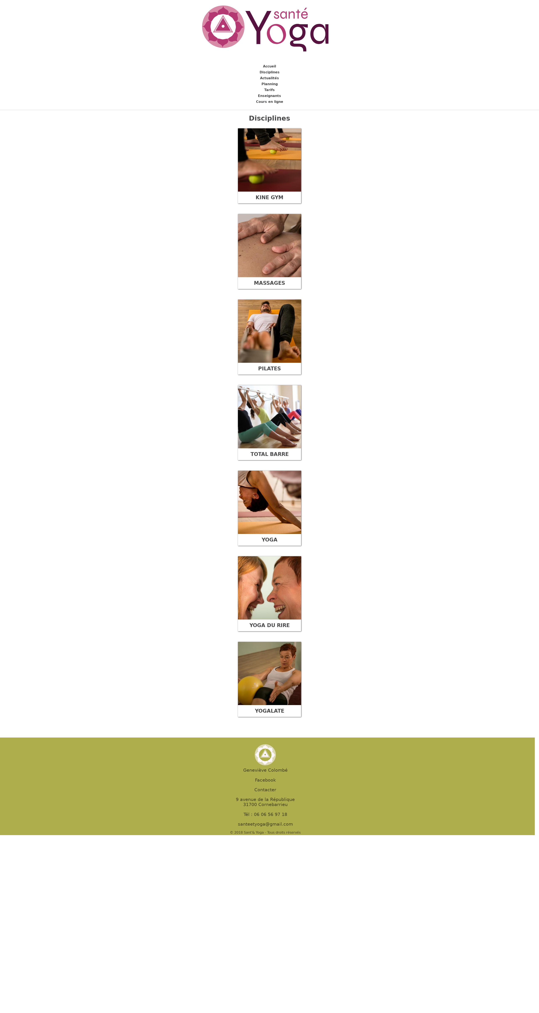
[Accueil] (265, 29)
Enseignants (269, 96)
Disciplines (270, 72)
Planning (269, 84)
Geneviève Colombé (265, 770)
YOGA (270, 540)
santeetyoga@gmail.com (265, 824)
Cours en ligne (269, 102)
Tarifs (269, 90)
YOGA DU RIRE (269, 625)
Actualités (269, 78)
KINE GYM (269, 197)
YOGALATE (269, 711)
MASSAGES (269, 283)
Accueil (269, 66)
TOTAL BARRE (270, 454)
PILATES (269, 369)
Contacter (265, 789)
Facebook (265, 780)
